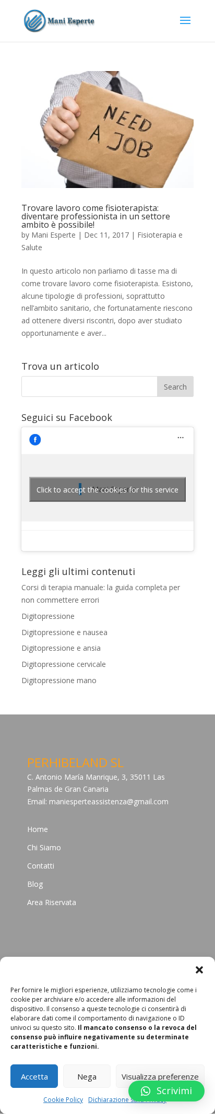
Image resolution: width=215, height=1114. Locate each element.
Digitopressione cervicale (63, 664)
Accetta (34, 1076)
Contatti (40, 866)
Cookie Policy (63, 1099)
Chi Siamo (44, 847)
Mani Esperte (53, 235)
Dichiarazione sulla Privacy (127, 1099)
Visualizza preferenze (160, 1076)
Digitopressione (48, 616)
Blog (35, 884)
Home (37, 829)
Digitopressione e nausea (64, 632)
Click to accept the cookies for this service (107, 489)
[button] (199, 970)
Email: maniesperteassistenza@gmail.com (98, 801)
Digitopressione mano (59, 680)
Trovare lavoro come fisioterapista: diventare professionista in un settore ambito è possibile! (95, 216)
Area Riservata (51, 902)
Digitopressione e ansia (61, 648)
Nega (87, 1076)
